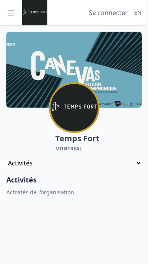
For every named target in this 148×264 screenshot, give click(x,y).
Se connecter (108, 12)
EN (138, 12)
